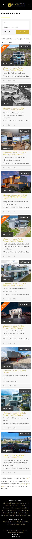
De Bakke (23, 505)
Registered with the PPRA (16, 532)
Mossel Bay (15, 503)
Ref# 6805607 (24, 217)
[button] (9, 32)
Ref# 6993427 (24, 349)
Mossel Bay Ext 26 (8, 513)
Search (22, 32)
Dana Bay (15, 505)
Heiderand (6, 508)
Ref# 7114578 (25, 391)
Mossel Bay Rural (22, 513)
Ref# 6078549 (24, 304)
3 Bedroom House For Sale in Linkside (14, 372)
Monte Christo (7, 510)
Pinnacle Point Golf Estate (10, 515)
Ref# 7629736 (24, 131)
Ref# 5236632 (24, 262)
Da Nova (8, 505)
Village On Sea (25, 515)
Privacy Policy (15, 530)
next (27, 39)
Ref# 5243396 (24, 46)
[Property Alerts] (3, 5)
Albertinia (6, 503)
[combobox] (16, 23)
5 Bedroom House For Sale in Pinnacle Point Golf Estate (14, 285)
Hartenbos (23, 503)
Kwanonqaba (16, 508)
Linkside (24, 508)
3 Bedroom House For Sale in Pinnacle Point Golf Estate (14, 414)
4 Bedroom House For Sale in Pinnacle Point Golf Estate (14, 109)
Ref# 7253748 (25, 173)
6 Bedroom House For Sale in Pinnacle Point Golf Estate (14, 69)
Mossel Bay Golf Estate (20, 521)
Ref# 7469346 (24, 433)
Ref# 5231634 (25, 86)
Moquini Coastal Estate (21, 510)
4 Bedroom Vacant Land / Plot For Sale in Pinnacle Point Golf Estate (15, 197)
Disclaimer (7, 530)
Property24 (24, 530)
